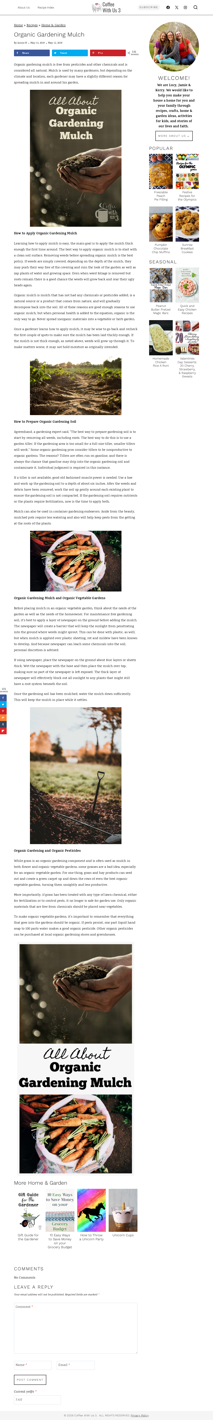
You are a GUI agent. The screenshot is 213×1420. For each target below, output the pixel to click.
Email (64, 1365)
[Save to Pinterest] (3, 711)
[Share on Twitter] (3, 704)
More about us (172, 135)
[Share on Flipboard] (3, 731)
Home (18, 25)
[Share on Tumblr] (3, 724)
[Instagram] (185, 7)
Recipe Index (46, 7)
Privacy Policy (139, 1415)
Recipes (32, 25)
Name (21, 1365)
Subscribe (148, 7)
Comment (24, 1307)
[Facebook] (168, 7)
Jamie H (22, 43)
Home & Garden (53, 25)
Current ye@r (25, 1392)
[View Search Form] (195, 7)
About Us (24, 7)
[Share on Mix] (3, 717)
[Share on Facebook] (3, 697)
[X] (176, 7)
